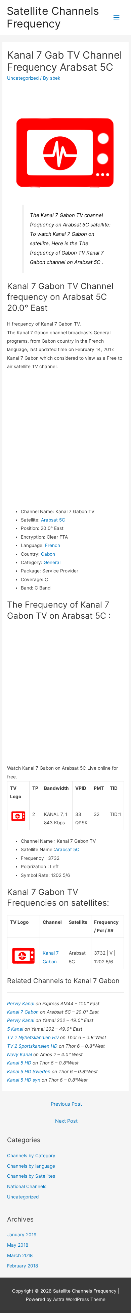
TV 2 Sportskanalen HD (33, 1046)
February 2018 (22, 1265)
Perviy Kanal (21, 1003)
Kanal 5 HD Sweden (29, 1071)
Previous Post (66, 1104)
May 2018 (17, 1245)
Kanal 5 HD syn (24, 1080)
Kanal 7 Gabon (23, 1012)
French (52, 545)
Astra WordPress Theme (79, 1299)
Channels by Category (31, 1155)
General (52, 562)
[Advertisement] (65, 439)
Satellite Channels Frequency (53, 17)
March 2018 (20, 1255)
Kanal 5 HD (20, 1062)
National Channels (26, 1186)
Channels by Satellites (31, 1176)
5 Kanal (16, 1029)
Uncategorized (23, 78)
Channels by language (31, 1166)
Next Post (66, 1121)
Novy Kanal (20, 1054)
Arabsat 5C (53, 520)
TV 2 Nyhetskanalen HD (33, 1037)
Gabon (48, 554)
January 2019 (22, 1234)
